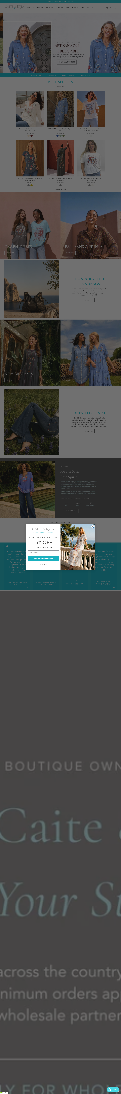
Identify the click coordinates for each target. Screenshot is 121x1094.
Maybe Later (43, 564)
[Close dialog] (92, 526)
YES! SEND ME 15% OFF (43, 558)
